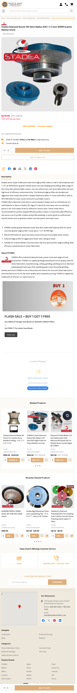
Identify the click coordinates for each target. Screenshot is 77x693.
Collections (5, 634)
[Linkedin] (30, 168)
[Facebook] (9, 168)
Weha (3, 671)
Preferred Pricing (45, 634)
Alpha (29, 664)
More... (54, 679)
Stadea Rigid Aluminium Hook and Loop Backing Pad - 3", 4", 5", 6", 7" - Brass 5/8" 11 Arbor (37, 513)
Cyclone (4, 675)
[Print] (19, 168)
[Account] (61, 4)
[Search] (71, 10)
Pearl (54, 664)
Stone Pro (55, 668)
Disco (29, 668)
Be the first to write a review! (38, 388)
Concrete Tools (45, 648)
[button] (11, 334)
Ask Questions (8, 33)
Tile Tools (42, 652)
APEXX (29, 679)
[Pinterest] (35, 168)
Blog (3, 638)
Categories (6, 643)
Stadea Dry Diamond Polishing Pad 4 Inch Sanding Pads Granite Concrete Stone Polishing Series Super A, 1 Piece (62, 516)
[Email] (14, 168)
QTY (4, 150)
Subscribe (57, 582)
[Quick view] (22, 460)
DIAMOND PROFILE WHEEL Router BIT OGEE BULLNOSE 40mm (12, 513)
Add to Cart (44, 150)
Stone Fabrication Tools (10, 648)
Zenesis (55, 671)
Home (3, 18)
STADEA (4, 525)
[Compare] (22, 536)
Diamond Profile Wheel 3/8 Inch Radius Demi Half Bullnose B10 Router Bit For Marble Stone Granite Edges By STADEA (61, 440)
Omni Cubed (6, 679)
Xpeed (29, 675)
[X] (25, 168)
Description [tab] (6, 176)
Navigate (5, 630)
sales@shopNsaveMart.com (55, 615)
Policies (42, 638)
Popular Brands (7, 660)
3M (53, 675)
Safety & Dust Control (9, 655)
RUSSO (29, 671)
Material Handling (8, 652)
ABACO (4, 668)
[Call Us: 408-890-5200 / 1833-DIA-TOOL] (66, 4)
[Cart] (71, 4)
